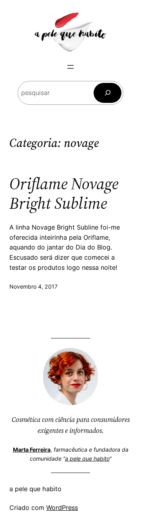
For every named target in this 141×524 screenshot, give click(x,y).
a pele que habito (87, 458)
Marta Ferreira (32, 449)
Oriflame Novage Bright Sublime (63, 193)
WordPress (62, 507)
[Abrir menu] (70, 67)
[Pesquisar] (107, 93)
